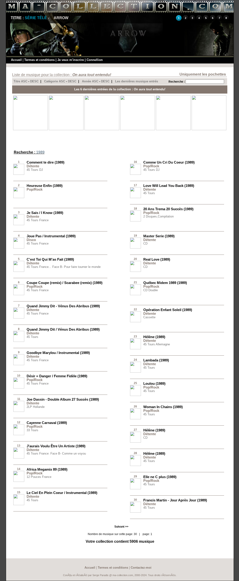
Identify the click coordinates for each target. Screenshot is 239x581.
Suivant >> (121, 526)
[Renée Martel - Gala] (209, 129)
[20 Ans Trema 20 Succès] (135, 220)
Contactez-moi (141, 567)
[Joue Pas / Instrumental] (18, 247)
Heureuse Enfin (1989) (45, 186)
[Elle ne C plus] (135, 488)
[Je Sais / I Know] (18, 224)
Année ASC (90, 81)
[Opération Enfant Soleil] (135, 321)
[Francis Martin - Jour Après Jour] (135, 511)
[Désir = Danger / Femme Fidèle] (18, 387)
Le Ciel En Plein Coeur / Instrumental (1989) (62, 493)
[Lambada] (135, 371)
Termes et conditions (39, 60)
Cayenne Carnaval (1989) (47, 423)
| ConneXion (94, 60)
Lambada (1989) (156, 360)
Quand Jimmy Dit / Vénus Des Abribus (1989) (63, 329)
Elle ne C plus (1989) (159, 477)
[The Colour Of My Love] (30, 129)
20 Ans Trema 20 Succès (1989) (168, 209)
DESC (34, 81)
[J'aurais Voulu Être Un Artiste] (18, 457)
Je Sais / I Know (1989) (45, 213)
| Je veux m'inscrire (70, 60)
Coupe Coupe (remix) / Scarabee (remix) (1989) (64, 283)
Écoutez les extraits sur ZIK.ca (30, 205)
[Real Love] (135, 271)
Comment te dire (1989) (45, 162)
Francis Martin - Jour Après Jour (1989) (175, 500)
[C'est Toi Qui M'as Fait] (18, 271)
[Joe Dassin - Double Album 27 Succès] (18, 411)
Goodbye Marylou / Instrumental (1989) (58, 353)
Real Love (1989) (156, 259)
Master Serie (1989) (159, 236)
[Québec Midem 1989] (135, 294)
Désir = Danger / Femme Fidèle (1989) (57, 376)
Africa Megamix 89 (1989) (47, 469)
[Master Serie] (135, 247)
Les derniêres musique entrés (136, 81)
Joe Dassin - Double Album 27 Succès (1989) (63, 399)
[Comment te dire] (18, 173)
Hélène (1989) (154, 337)
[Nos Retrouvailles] (101, 129)
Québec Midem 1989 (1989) (165, 283)
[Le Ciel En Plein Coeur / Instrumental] (18, 504)
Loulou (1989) (154, 383)
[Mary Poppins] (66, 129)
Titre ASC (20, 81)
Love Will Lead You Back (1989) (168, 186)
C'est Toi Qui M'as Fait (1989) (50, 259)
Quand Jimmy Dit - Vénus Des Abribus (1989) (63, 306)
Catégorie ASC (54, 81)
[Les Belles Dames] (173, 129)
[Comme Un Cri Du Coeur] (135, 173)
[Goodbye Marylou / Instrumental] (18, 364)
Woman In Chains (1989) (163, 407)
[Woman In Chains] (135, 418)
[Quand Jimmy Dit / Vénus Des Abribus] (18, 341)
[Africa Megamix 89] (18, 481)
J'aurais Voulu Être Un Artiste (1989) (56, 446)
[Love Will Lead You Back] (135, 197)
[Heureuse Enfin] (18, 197)
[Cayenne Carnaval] (18, 434)
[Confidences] (137, 129)
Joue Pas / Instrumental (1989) (51, 236)
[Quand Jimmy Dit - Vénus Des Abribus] (18, 317)
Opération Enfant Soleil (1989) (167, 310)
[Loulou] (135, 395)
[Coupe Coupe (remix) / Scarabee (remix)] (18, 294)
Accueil (16, 60)
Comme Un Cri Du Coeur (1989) (169, 162)
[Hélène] (135, 348)
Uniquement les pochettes (202, 74)
